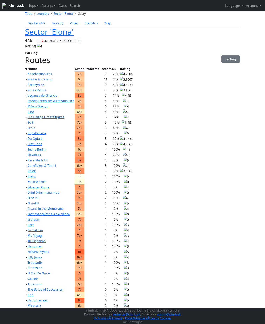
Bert (31, 225)
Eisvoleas (34, 155)
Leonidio (43, 13)
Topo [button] (32, 5)
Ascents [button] (47, 5)
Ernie (31, 128)
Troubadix (35, 262)
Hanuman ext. (38, 300)
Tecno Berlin (37, 149)
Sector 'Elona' (64, 13)
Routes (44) (36, 23)
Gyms (62, 5)
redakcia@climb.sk (126, 314)
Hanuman (35, 246)
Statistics (91, 23)
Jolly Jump (35, 257)
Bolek (32, 171)
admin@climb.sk (169, 314)
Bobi (31, 295)
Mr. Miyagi (35, 235)
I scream (34, 219)
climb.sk (16, 5)
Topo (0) (57, 23)
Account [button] (252, 5)
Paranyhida (36, 85)
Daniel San (35, 230)
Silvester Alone (38, 187)
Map (108, 23)
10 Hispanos (37, 241)
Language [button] (233, 5)
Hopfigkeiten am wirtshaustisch (51, 101)
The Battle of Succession (45, 289)
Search (75, 5)
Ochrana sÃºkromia (108, 318)
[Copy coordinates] (79, 41)
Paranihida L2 (38, 160)
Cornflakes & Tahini (42, 165)
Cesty (82, 13)
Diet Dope (35, 144)
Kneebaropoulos (40, 74)
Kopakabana (37, 133)
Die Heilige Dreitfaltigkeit (46, 117)
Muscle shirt (37, 182)
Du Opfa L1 (36, 138)
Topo (28, 13)
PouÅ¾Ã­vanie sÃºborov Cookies (148, 318)
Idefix (32, 176)
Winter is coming (40, 79)
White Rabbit (37, 90)
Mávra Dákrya (38, 106)
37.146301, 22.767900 (58, 41)
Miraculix (34, 305)
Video (74, 23)
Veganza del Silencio (42, 95)
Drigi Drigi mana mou (43, 192)
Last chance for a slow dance (49, 214)
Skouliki (33, 203)
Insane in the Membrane (46, 208)
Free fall (33, 198)
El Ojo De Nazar (39, 273)
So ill (31, 122)
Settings (230, 59)
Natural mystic (38, 252)
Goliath (33, 279)
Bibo (31, 112)
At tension (35, 268)
